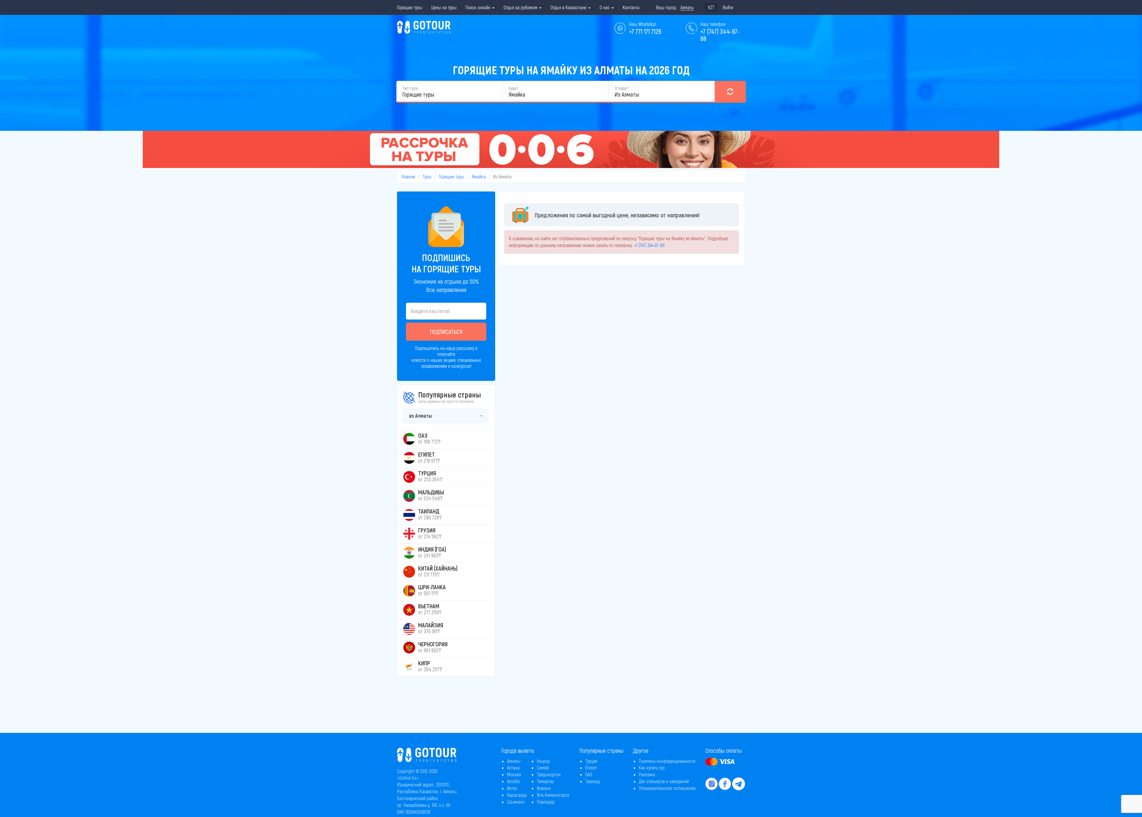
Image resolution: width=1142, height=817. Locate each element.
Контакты (631, 7)
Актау (512, 788)
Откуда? (621, 88)
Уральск (544, 788)
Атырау (543, 761)
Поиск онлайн (478, 7)
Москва (514, 774)
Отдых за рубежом (521, 7)
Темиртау (545, 781)
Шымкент (516, 802)
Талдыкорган (549, 774)
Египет (591, 767)
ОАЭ (588, 774)
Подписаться (446, 331)
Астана (513, 767)
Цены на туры (444, 7)
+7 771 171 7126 (645, 31)
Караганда (517, 795)
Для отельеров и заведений (664, 781)
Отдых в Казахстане (569, 7)
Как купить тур (652, 767)
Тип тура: (410, 88)
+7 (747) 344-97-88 (719, 34)
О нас (605, 7)
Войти (728, 7)
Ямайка (479, 176)
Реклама (647, 774)
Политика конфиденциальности (667, 761)
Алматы (513, 761)
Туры (427, 176)
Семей (543, 767)
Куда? (513, 88)
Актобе (513, 781)
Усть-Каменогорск (553, 795)
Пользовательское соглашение (667, 788)
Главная (408, 176)
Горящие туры (409, 7)
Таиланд (592, 781)
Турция (591, 761)
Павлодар (546, 802)
